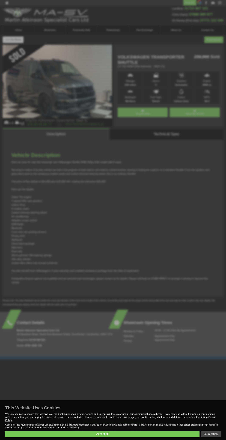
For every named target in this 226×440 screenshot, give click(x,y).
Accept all (102, 433)
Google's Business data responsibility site (124, 425)
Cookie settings (211, 434)
